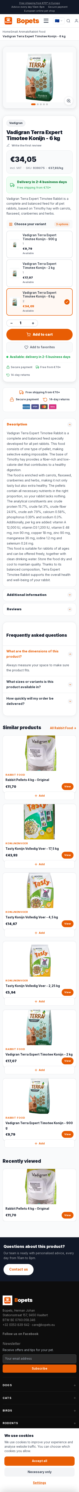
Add (42, 795)
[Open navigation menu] (46, 20)
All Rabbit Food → (63, 728)
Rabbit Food (37, 31)
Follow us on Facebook (20, 1334)
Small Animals (20, 31)
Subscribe (39, 1368)
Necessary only (40, 1472)
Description (17, 424)
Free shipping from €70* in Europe (39, 3)
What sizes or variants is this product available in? (30, 684)
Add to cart (43, 334)
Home (7, 31)
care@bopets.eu (43, 1325)
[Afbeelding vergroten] (68, 100)
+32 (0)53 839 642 (16, 1325)
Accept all (39, 1461)
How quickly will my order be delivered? (30, 701)
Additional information (27, 595)
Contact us (18, 1269)
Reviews (14, 609)
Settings (39, 1483)
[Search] (68, 20)
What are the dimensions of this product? (32, 654)
